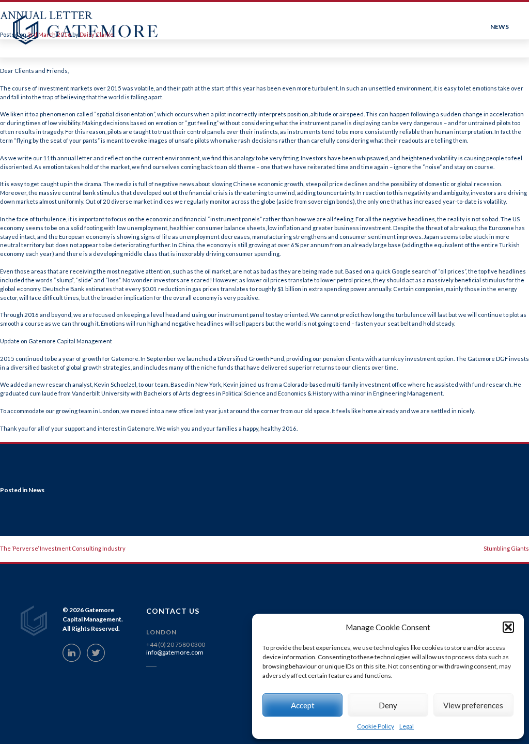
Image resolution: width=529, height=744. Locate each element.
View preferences (473, 705)
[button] (508, 627)
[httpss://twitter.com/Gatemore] (96, 653)
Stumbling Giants (506, 548)
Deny (388, 705)
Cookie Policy (375, 726)
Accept (303, 705)
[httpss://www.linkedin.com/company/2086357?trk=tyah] (72, 653)
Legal (406, 726)
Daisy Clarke (97, 34)
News (36, 490)
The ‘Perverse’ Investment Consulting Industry (63, 548)
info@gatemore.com (175, 652)
